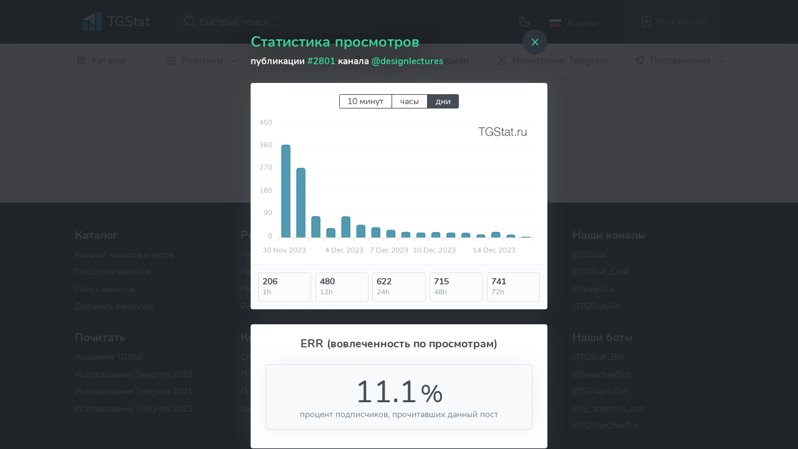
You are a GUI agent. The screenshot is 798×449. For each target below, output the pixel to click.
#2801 (321, 61)
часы (409, 101)
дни (443, 101)
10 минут (365, 101)
